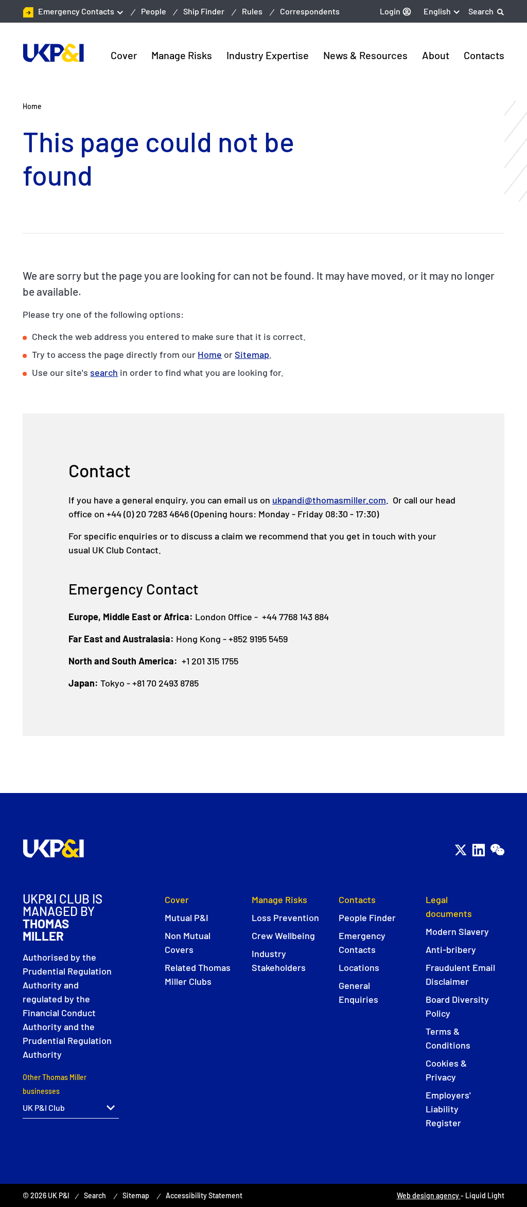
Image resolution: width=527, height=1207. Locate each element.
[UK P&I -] (53, 53)
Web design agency (429, 1195)
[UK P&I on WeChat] (496, 850)
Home (210, 354)
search (104, 372)
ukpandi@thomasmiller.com (329, 500)
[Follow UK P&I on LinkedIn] (478, 850)
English (437, 11)
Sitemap (252, 354)
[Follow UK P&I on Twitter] (460, 850)
